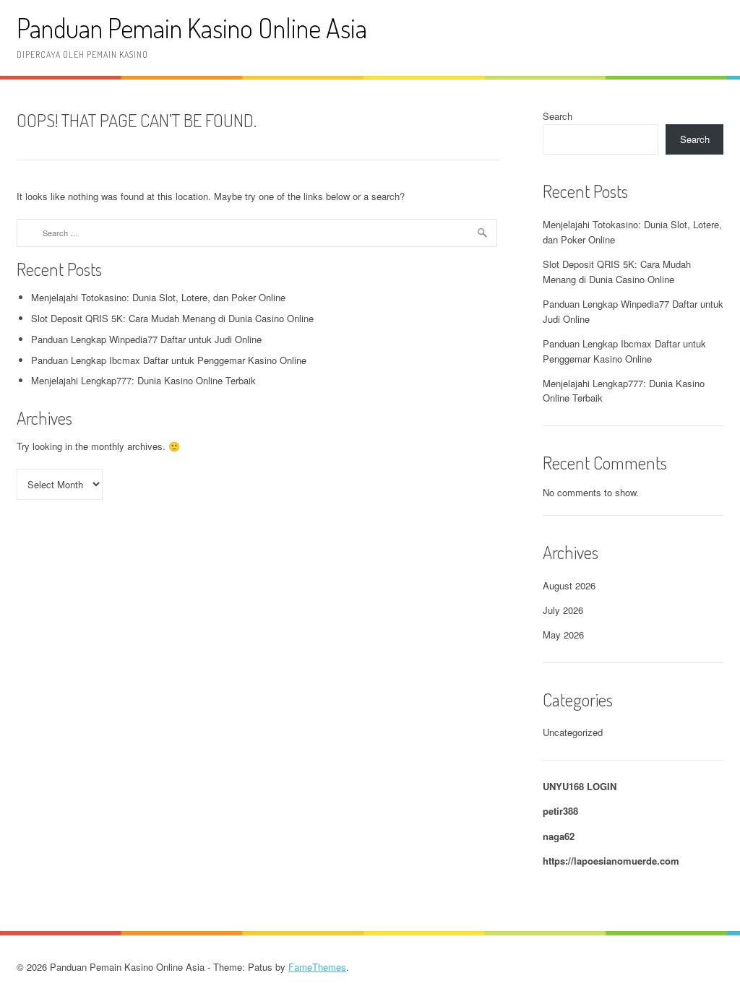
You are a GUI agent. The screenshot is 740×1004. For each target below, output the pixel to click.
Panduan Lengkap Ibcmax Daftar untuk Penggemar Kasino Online (168, 360)
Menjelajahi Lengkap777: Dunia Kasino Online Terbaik (143, 380)
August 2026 (569, 585)
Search (557, 116)
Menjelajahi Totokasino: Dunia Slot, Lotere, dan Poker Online (158, 297)
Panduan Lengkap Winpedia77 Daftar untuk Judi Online (146, 339)
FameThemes (317, 967)
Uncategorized (573, 732)
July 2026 (563, 610)
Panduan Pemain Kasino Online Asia (192, 28)
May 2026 (563, 634)
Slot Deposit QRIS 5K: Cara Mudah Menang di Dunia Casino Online (172, 318)
